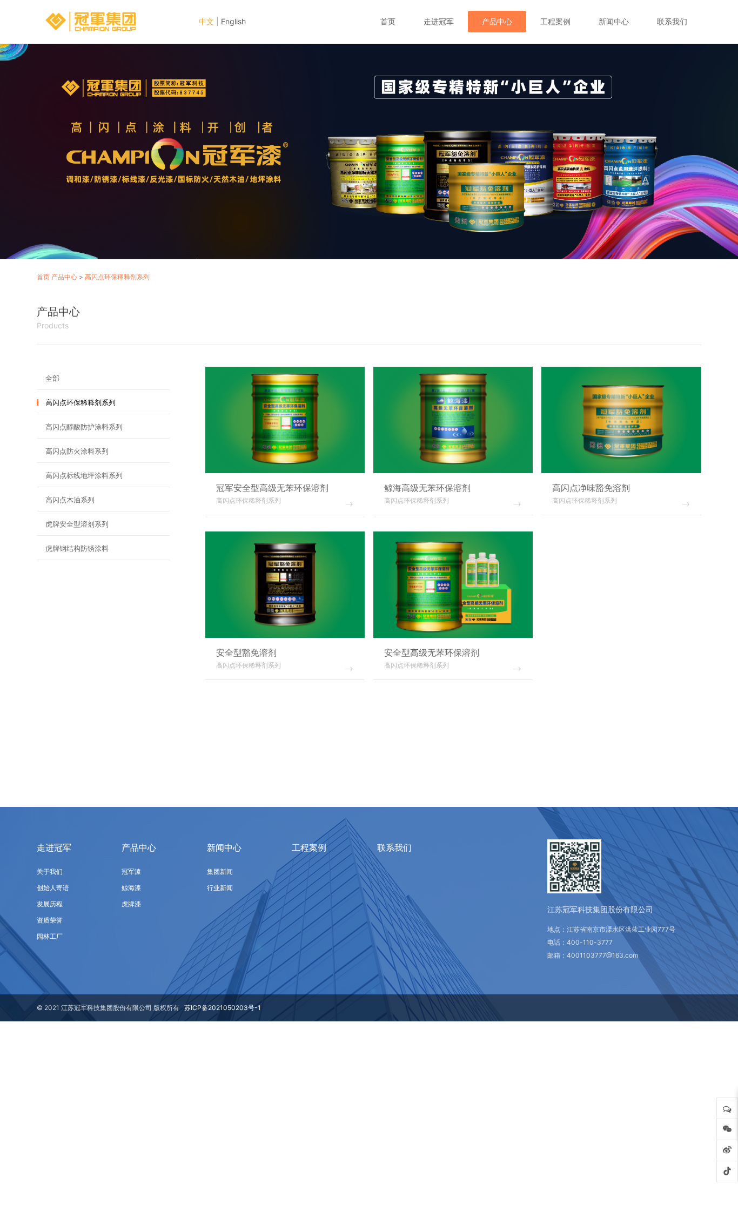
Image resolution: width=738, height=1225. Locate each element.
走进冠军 (439, 21)
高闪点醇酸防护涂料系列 (84, 426)
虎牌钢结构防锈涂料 (77, 548)
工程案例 (555, 21)
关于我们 (50, 871)
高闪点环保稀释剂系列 (117, 277)
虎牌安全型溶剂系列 (77, 524)
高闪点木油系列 (70, 499)
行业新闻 (220, 888)
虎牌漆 (131, 904)
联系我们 (672, 21)
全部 (52, 378)
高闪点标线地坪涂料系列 (84, 475)
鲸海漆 (131, 888)
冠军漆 (131, 871)
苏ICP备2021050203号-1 (222, 1008)
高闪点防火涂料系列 (77, 451)
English (233, 21)
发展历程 (50, 904)
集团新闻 (220, 871)
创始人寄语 (53, 888)
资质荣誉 (50, 920)
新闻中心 (614, 21)
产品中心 (497, 21)
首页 (387, 21)
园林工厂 (50, 936)
